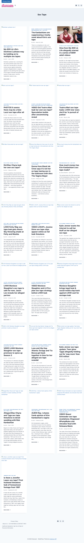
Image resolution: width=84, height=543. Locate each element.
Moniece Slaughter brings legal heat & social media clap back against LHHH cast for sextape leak (69, 290)
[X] (79, 5)
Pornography (70, 45)
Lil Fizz (5, 282)
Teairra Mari (49, 105)
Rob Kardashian (14, 409)
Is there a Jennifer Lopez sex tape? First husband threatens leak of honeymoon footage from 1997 (13, 482)
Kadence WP (53, 539)
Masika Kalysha (7, 224)
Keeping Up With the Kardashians (43, 29)
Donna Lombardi (43, 162)
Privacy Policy (6, 1)
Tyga (76, 344)
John (6, 59)
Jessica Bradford (64, 172)
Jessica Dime (34, 223)
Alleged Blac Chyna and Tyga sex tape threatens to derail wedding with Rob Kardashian (12, 418)
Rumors (33, 224)
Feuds (64, 409)
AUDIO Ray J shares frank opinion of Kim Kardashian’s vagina (41, 415)
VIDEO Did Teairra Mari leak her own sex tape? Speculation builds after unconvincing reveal (42, 112)
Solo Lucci (6, 105)
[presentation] (14, 34)
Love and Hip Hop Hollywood (11, 104)
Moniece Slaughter (8, 283)
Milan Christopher (36, 105)
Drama (11, 162)
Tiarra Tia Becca (45, 346)
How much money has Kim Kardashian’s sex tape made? (69, 167)
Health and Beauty (8, 45)
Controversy (35, 409)
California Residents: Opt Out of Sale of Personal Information (12, 527)
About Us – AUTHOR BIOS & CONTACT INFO (14, 523)
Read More (7, 79)
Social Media (35, 164)
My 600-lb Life (17, 45)
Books (33, 29)
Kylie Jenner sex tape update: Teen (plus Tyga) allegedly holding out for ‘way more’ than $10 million (69, 352)
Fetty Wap (6, 223)
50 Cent (33, 104)
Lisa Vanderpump (71, 409)
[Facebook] (76, 5)
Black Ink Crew (35, 162)
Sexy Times (6, 410)
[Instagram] (81, 5)
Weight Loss (10, 47)
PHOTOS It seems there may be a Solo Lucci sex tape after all (14, 109)
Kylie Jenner (62, 223)
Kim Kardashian (35, 30)
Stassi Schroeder (72, 410)
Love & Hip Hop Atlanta (43, 223)
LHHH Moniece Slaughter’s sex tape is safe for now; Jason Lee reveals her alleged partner (14, 290)
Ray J (41, 30)
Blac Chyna (6, 162)
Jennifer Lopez (7, 475)
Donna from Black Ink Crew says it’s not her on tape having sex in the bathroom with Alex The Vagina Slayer (42, 171)
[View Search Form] (15, 5)
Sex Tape (45, 30)
